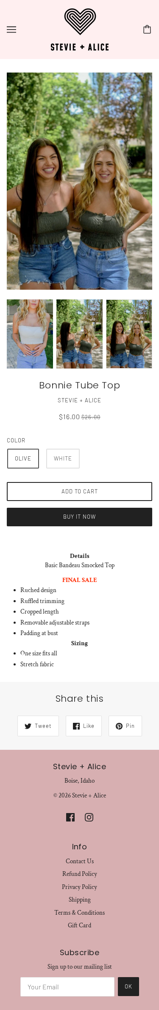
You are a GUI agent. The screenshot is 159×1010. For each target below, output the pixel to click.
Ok (128, 986)
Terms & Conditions (79, 913)
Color (16, 440)
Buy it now (79, 516)
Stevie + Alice (79, 400)
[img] (70, 817)
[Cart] (148, 29)
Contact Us (80, 861)
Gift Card (79, 925)
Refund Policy (79, 874)
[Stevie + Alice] (80, 29)
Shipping (80, 900)
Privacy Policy (79, 887)
